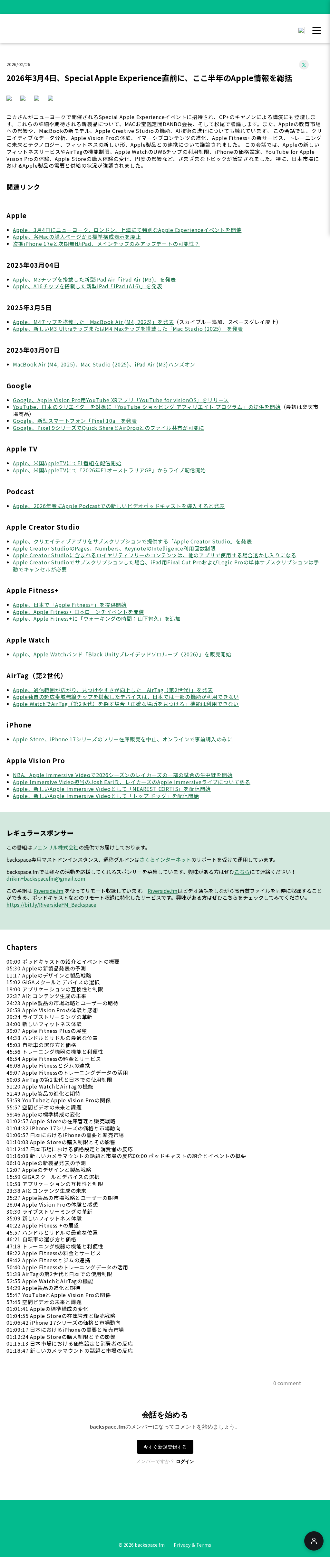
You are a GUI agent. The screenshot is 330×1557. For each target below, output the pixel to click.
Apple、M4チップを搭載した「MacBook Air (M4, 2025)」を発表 (93, 322)
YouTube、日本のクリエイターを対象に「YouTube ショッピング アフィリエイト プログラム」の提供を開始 (147, 407)
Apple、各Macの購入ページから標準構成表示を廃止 (77, 236)
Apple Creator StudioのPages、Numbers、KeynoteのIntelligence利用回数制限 (114, 548)
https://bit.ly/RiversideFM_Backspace (51, 904)
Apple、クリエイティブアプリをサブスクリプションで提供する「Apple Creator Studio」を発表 (132, 541)
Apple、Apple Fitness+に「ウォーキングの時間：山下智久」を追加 (97, 618)
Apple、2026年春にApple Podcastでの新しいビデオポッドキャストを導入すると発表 (119, 506)
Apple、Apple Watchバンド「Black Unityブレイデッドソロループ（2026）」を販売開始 (122, 654)
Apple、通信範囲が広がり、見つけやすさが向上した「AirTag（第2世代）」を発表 (113, 690)
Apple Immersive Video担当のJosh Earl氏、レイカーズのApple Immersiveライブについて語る (131, 782)
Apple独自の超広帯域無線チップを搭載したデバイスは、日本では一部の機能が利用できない (126, 696)
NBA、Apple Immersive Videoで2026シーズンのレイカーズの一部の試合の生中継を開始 (122, 775)
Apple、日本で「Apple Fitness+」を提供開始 (70, 604)
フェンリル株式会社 (55, 847)
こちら (242, 872)
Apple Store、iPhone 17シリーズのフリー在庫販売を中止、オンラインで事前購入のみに (123, 739)
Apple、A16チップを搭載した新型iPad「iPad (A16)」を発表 (87, 286)
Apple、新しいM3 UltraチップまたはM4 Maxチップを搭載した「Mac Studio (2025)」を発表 (128, 328)
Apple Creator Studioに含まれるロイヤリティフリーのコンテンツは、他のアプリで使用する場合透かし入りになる (154, 555)
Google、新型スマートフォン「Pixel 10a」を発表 (75, 420)
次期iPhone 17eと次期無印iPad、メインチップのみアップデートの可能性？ (106, 243)
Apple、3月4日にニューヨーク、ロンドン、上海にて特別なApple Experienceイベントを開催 (127, 230)
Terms (203, 1545)
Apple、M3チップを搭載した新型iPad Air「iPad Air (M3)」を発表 (94, 279)
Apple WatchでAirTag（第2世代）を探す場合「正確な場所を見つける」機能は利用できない (126, 704)
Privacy (182, 1545)
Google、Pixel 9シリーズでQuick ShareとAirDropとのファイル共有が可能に (108, 427)
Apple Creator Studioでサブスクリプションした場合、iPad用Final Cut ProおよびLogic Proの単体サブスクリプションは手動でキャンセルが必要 (166, 565)
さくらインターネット (165, 859)
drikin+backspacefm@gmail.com (45, 878)
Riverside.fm (48, 890)
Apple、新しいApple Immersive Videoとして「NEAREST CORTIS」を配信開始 (112, 788)
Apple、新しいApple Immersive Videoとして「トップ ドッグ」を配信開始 (106, 796)
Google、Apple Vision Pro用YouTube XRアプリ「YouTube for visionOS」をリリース (121, 400)
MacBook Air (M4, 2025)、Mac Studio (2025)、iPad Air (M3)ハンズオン (104, 364)
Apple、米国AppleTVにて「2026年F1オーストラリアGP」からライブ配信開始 (109, 470)
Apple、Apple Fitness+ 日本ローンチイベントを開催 (78, 612)
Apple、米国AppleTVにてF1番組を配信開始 (67, 463)
